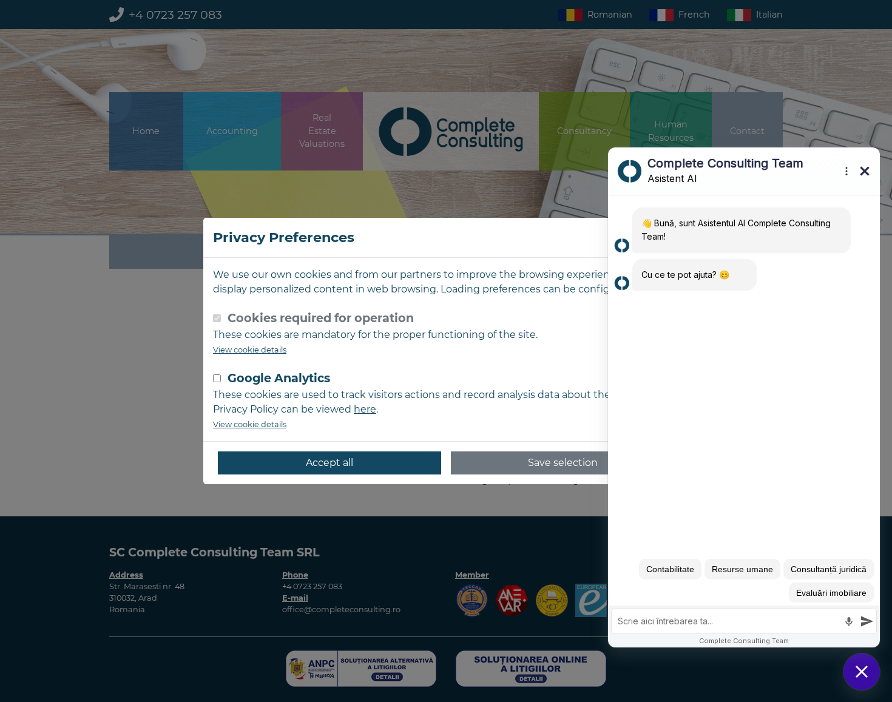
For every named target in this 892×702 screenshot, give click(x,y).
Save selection (563, 462)
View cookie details (249, 349)
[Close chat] (861, 671)
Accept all (329, 462)
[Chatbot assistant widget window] (744, 397)
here (365, 409)
